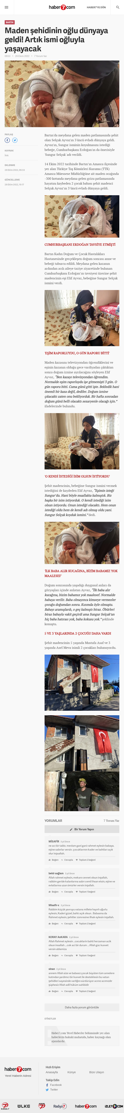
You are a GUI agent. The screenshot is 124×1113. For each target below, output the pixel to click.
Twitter (54, 1089)
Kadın (58, 254)
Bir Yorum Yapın (84, 829)
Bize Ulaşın (96, 1072)
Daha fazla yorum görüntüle (82, 1007)
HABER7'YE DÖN (96, 7)
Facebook (56, 1085)
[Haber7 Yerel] (62, 6)
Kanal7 (5, 1106)
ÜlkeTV (24, 1106)
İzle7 (114, 1106)
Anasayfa (52, 1072)
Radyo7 (60, 1106)
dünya (92, 188)
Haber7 (86, 1106)
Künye (71, 1072)
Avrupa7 (41, 1106)
